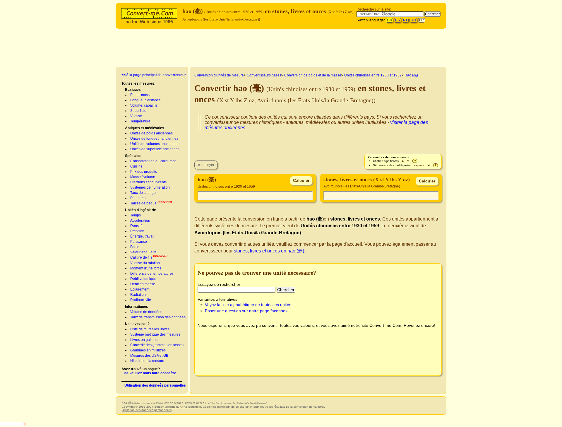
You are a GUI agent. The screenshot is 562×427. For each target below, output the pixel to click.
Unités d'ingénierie (140, 210)
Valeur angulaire (143, 252)
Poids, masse (141, 95)
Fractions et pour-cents (148, 182)
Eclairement (139, 289)
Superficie (138, 111)
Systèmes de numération (150, 187)
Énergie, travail (142, 236)
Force (134, 247)
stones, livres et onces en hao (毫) (269, 250)
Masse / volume (142, 177)
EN (389, 20)
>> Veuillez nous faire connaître (150, 373)
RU (413, 20)
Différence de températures (152, 273)
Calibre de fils (141, 257)
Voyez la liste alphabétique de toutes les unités (248, 304)
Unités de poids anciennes (151, 133)
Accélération (140, 220)
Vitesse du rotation (145, 263)
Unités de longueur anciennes (154, 138)
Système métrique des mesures (155, 334)
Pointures (137, 198)
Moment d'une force (146, 268)
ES (397, 20)
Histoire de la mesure (147, 361)
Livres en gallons (143, 340)
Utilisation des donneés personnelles (155, 385)
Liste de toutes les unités (149, 329)
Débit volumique (143, 279)
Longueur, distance (145, 100)
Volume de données (146, 312)
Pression (137, 231)
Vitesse (136, 116)
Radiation (138, 295)
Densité (136, 226)
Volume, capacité (143, 105)
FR (421, 20)
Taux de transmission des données (158, 317)
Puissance (138, 242)
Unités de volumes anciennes (153, 144)
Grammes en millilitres (148, 350)
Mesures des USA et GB (149, 355)
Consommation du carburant (153, 161)
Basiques (133, 90)
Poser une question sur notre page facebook (246, 310)
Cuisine (136, 166)
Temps (135, 215)
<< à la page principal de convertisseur (153, 75)
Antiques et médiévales (144, 128)
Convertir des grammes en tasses (157, 345)
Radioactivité (140, 300)
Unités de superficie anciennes (154, 149)
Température (140, 121)
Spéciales (133, 156)
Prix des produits (143, 172)
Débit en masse (142, 284)
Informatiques (136, 307)
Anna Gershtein (190, 406)
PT (405, 20)
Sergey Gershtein (166, 406)
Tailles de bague (143, 203)
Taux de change (143, 193)
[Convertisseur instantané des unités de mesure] (150, 15)
